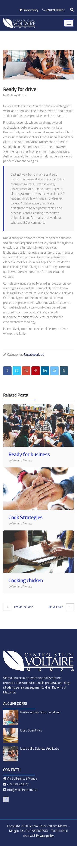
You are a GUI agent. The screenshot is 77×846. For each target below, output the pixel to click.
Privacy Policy (30, 10)
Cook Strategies (26, 517)
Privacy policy (45, 835)
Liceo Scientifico (31, 730)
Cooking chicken (26, 580)
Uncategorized (34, 354)
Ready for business (29, 454)
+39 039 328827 (55, 10)
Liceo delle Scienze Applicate (39, 748)
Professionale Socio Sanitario (40, 712)
